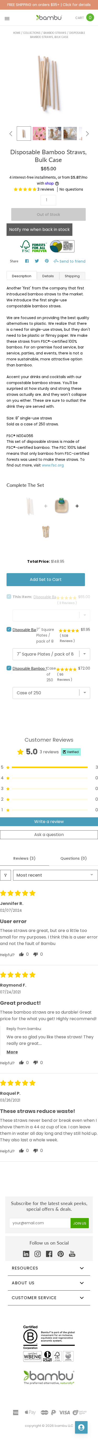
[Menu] (7, 17)
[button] (25, 189)
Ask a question (49, 835)
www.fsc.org (53, 465)
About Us (23, 1283)
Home (16, 33)
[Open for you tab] (81, 1427)
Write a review (49, 822)
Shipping (72, 276)
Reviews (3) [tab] (24, 858)
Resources (25, 1268)
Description (21, 276)
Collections (32, 33)
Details (48, 276)
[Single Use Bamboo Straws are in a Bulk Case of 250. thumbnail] (24, 133)
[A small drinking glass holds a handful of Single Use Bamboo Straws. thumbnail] (70, 133)
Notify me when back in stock (39, 229)
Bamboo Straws (54, 33)
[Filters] (5, 875)
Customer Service (34, 1298)
